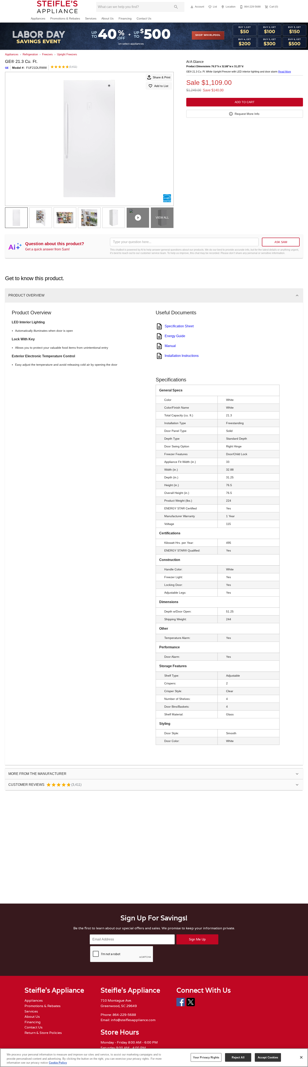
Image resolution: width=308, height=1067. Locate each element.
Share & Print (161, 77)
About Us (107, 18)
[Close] (301, 1057)
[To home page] (57, 7)
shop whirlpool (208, 35)
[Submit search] (176, 7)
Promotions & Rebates (65, 18)
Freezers (47, 54)
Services (90, 18)
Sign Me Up (197, 939)
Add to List (161, 86)
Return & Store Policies (43, 1033)
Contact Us (144, 18)
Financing (125, 18)
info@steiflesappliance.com (133, 1020)
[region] (154, 1057)
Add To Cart (245, 102)
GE (7, 67)
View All (162, 217)
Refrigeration (30, 54)
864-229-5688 (124, 1015)
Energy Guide (175, 336)
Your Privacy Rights (206, 1057)
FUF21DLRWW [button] (36, 67)
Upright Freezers (67, 54)
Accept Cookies (268, 1057)
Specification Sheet (179, 326)
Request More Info (247, 113)
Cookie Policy (58, 1062)
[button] (191, 6)
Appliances (38, 18)
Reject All (238, 1057)
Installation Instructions (182, 355)
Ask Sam (280, 242)
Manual (170, 346)
